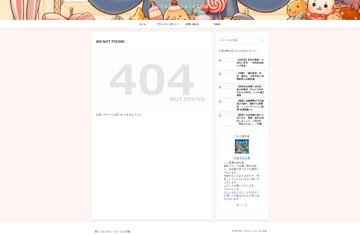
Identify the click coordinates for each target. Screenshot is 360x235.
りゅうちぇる (241, 157)
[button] (262, 40)
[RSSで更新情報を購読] (246, 205)
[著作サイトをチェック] (238, 205)
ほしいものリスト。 (235, 192)
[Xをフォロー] (242, 205)
